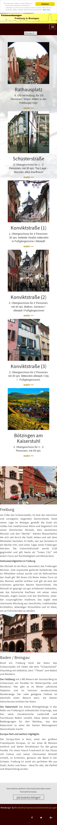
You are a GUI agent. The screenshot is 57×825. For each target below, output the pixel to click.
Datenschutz (43, 807)
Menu (44, 27)
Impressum (30, 807)
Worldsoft (19, 807)
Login (54, 807)
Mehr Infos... (47, 10)
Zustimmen (45, 4)
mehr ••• (29, 108)
